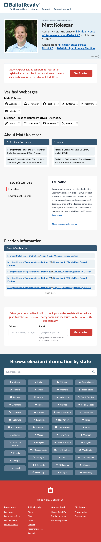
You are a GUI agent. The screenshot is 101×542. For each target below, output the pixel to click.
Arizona (15, 397)
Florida (15, 453)
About (34, 9)
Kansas (39, 412)
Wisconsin (86, 465)
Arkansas (15, 404)
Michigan (38, 457)
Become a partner (59, 520)
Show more (50, 292)
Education (13, 189)
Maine (39, 434)
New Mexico (62, 427)
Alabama (15, 382)
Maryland (38, 442)
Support (31, 533)
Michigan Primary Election (59, 255)
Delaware (15, 434)
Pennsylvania (86, 382)
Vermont (86, 434)
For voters (8, 512)
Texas (86, 419)
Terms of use (80, 516)
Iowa (38, 404)
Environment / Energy (19, 195)
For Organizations (18, 9)
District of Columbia (15, 444)
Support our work (63, 9)
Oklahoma (62, 465)
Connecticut (15, 427)
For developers (11, 524)
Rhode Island (86, 389)
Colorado (15, 419)
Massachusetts (38, 450)
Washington (86, 450)
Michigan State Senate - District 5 (22, 255)
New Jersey (62, 419)
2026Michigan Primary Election (76, 48)
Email (42, 326)
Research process (35, 528)
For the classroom (59, 516)
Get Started (81, 73)
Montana (62, 389)
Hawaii (15, 468)
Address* (14, 326)
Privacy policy (80, 512)
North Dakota (62, 450)
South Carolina (86, 397)
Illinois (39, 389)
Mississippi (38, 472)
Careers (31, 520)
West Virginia (86, 457)
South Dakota (86, 404)
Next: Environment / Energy (64, 224)
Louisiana (38, 427)
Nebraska (62, 397)
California (15, 412)
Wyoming (86, 472)
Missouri (62, 382)
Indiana (38, 397)
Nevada (62, 404)
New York (62, 434)
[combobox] (23, 332)
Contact (46, 9)
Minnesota (38, 465)
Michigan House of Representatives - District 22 (29, 262)
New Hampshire (62, 412)
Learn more (57, 215)
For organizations (12, 516)
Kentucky (39, 419)
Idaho (38, 382)
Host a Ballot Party (59, 512)
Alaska (15, 389)
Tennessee (86, 412)
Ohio (62, 457)
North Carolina (62, 442)
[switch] (95, 56)
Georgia (15, 460)
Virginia (86, 442)
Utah (86, 427)
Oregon (62, 472)
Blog (30, 516)
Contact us (57, 499)
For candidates (10, 520)
